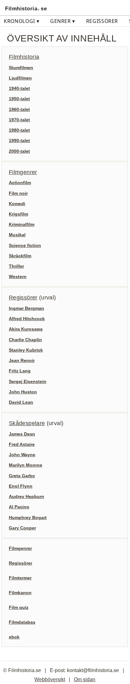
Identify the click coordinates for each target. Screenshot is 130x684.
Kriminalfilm (21, 224)
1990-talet (19, 140)
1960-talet (19, 109)
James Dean (22, 433)
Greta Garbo (22, 475)
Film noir (18, 193)
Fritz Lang (20, 370)
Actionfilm (20, 182)
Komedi (17, 203)
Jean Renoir (22, 360)
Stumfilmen (21, 67)
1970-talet (19, 119)
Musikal (17, 234)
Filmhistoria (24, 57)
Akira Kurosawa (26, 328)
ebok (14, 636)
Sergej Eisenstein (27, 381)
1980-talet (19, 130)
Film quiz (18, 607)
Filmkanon (20, 592)
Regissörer (102, 21)
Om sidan (84, 679)
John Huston (23, 391)
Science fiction (25, 245)
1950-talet (19, 98)
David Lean (21, 402)
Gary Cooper (22, 527)
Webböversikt (49, 679)
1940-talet (19, 88)
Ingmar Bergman (26, 308)
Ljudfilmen (20, 77)
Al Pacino (19, 506)
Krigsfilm (18, 213)
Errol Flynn (20, 486)
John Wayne (22, 454)
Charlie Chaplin (25, 339)
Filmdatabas (22, 622)
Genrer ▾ (62, 21)
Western (18, 276)
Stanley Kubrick (26, 350)
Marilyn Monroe (25, 465)
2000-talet (19, 151)
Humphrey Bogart (28, 517)
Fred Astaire (22, 444)
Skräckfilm (20, 255)
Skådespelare (27, 423)
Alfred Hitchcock (27, 318)
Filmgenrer (23, 172)
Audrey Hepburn (26, 496)
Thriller (16, 266)
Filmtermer (20, 577)
